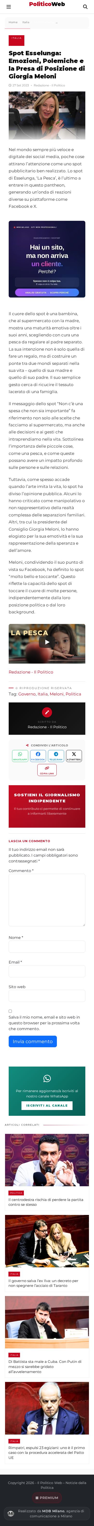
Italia (16, 38)
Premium (49, 1498)
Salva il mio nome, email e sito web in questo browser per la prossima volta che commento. (44, 1023)
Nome (16, 937)
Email (15, 962)
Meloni (57, 694)
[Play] (47, 642)
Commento (21, 870)
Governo (27, 694)
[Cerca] (85, 6)
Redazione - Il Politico (31, 672)
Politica (73, 694)
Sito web (17, 987)
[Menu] (8, 6)
